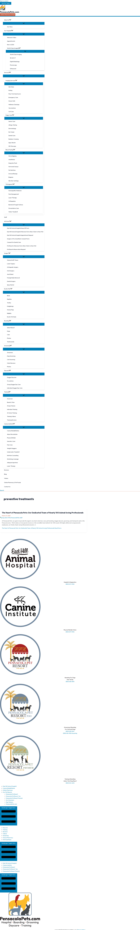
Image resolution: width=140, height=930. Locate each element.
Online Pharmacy (8, 790)
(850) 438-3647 (70, 731)
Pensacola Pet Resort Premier (14, 798)
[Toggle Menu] (23, 23)
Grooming (6, 835)
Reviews (5, 831)
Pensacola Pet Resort (12, 794)
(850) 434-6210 (70, 783)
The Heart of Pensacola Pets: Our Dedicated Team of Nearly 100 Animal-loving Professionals (42, 512)
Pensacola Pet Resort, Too (13, 796)
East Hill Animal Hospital (9, 786)
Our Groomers (10, 800)
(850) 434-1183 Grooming (70, 733)
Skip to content (4, 1)
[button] (5, 3)
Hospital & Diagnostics (70, 582)
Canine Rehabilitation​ (9, 788)
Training (5, 829)
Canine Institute (7, 865)
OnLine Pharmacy (8, 837)
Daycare (5, 827)
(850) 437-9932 (70, 584)
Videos (5, 833)
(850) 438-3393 (70, 681)
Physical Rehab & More (70, 630)
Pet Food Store (7, 839)
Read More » (32, 528)
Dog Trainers (9, 802)
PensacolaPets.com (9, 12)
